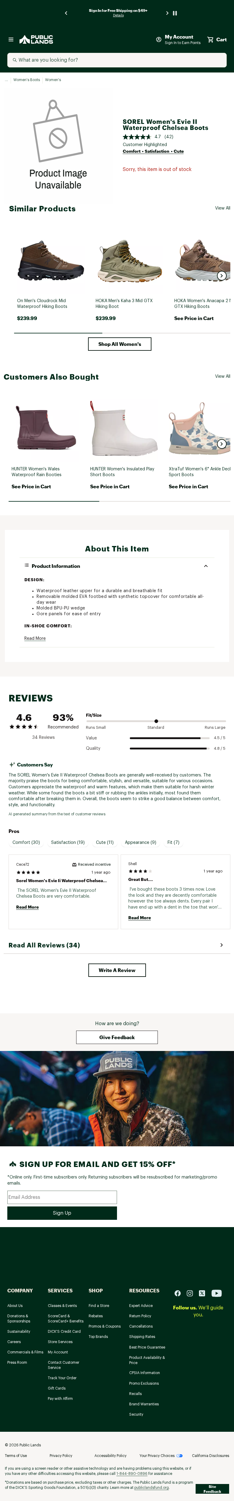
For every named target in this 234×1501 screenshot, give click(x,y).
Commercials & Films (25, 1352)
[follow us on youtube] (217, 1293)
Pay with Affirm (60, 1398)
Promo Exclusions (144, 1383)
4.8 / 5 (219, 748)
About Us (15, 1306)
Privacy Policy (61, 1456)
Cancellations (141, 1326)
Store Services (60, 1342)
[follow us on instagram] (192, 1293)
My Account (58, 1352)
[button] (222, 276)
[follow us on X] (204, 1293)
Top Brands (98, 1337)
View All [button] (222, 208)
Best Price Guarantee (147, 1347)
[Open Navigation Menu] (11, 39)
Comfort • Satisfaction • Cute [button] (153, 151)
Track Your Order (62, 1378)
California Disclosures (210, 1456)
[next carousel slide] (167, 13)
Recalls (135, 1394)
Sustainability (18, 1331)
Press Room (17, 1362)
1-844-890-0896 (131, 1473)
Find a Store (99, 1306)
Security (136, 1414)
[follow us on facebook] (180, 1293)
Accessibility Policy (110, 1456)
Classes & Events (62, 1306)
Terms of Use (16, 1456)
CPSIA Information (144, 1373)
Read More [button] (35, 638)
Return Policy (140, 1316)
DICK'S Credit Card (64, 1331)
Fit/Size (93, 715)
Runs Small (96, 727)
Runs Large (215, 727)
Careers (14, 1342)
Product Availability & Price (147, 1360)
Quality (93, 748)
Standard (155, 727)
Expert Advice (141, 1306)
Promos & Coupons (105, 1326)
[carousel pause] (175, 13)
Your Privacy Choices (157, 1456)
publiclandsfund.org (151, 1487)
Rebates (96, 1316)
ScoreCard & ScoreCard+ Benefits (65, 1318)
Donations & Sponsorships (18, 1318)
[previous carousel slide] (66, 13)
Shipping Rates (142, 1337)
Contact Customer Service (63, 1365)
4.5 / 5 (219, 738)
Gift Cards (57, 1388)
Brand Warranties (144, 1404)
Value (91, 738)
